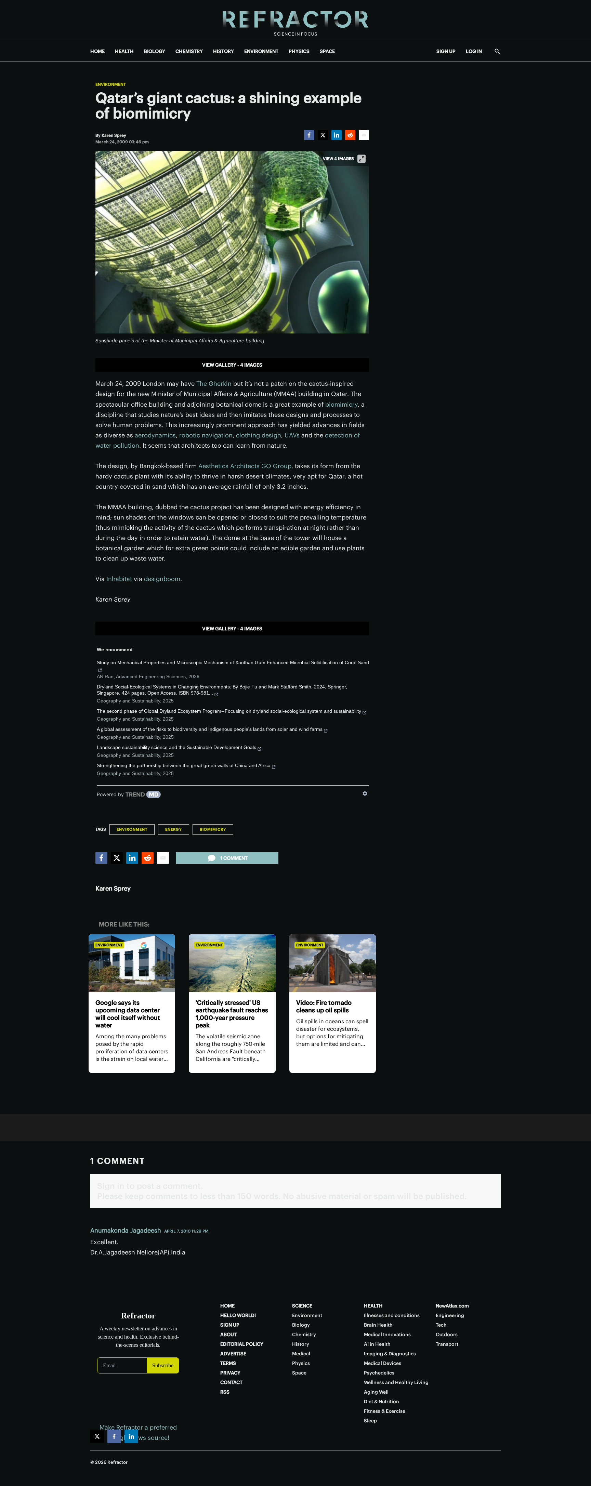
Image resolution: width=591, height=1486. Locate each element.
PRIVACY (230, 1373)
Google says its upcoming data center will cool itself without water (127, 1014)
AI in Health (377, 1344)
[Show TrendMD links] (365, 793)
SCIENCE (302, 1306)
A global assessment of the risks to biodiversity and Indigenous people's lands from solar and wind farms (210, 729)
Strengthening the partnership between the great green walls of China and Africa (184, 765)
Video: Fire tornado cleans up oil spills (324, 1006)
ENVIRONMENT (261, 51)
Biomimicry (213, 829)
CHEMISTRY (189, 51)
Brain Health (378, 1325)
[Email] (364, 135)
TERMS (228, 1363)
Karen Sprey (113, 888)
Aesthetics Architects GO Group (244, 466)
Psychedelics (379, 1373)
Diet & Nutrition (381, 1401)
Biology (301, 1325)
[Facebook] (309, 135)
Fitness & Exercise (384, 1411)
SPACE (327, 51)
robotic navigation (206, 435)
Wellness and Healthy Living (396, 1382)
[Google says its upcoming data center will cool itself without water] (132, 963)
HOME (97, 51)
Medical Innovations (387, 1334)
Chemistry (304, 1334)
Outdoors (447, 1334)
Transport (447, 1344)
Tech (441, 1325)
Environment (110, 84)
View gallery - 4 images (232, 365)
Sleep (370, 1421)
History (300, 1344)
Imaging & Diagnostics (390, 1354)
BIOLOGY (154, 51)
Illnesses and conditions (392, 1315)
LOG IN (474, 51)
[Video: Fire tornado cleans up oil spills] (332, 963)
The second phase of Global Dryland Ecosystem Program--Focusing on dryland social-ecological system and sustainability (229, 711)
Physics (301, 1363)
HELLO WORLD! (238, 1315)
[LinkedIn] (336, 135)
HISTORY (223, 51)
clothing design (258, 435)
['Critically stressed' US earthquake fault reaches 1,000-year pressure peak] (232, 963)
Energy (173, 829)
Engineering (450, 1315)
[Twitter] (323, 135)
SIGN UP (446, 51)
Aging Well (376, 1392)
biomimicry (341, 404)
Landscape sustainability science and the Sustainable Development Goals (176, 747)
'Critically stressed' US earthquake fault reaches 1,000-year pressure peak (232, 1014)
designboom (162, 579)
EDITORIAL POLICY (241, 1344)
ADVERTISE (233, 1354)
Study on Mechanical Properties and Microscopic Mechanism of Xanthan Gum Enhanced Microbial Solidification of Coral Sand (233, 662)
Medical (301, 1354)
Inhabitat (120, 579)
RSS (224, 1392)
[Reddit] (350, 135)
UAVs (292, 435)
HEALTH (124, 51)
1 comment (234, 858)
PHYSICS (299, 51)
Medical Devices (382, 1363)
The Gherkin (214, 383)
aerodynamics (155, 435)
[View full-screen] (361, 159)
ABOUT (228, 1334)
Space (299, 1373)
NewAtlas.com (452, 1306)
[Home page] (295, 20)
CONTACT (231, 1382)
